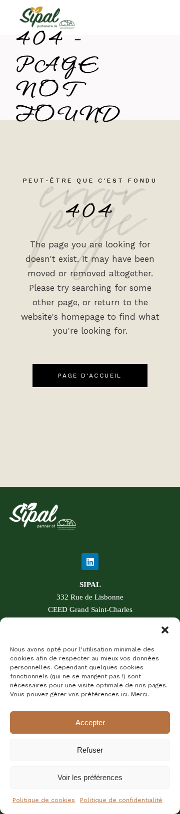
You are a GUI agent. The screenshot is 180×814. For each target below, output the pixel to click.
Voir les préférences (90, 777)
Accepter (90, 722)
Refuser (90, 750)
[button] (165, 630)
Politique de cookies (43, 800)
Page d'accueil (90, 375)
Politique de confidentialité (121, 800)
